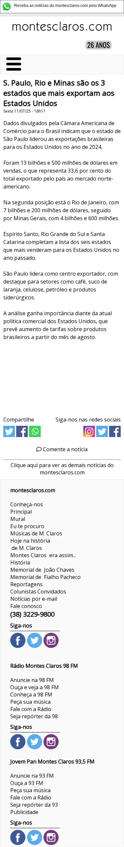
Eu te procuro (27, 526)
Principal (21, 511)
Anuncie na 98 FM (32, 680)
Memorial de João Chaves (42, 569)
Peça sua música (30, 701)
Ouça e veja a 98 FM (34, 687)
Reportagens (26, 584)
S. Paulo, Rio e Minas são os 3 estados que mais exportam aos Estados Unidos (58, 93)
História (20, 562)
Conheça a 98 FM (31, 694)
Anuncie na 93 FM (32, 775)
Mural (17, 519)
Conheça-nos (26, 504)
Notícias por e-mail (33, 598)
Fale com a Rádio (30, 709)
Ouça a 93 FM (26, 783)
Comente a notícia (65, 449)
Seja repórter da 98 (34, 716)
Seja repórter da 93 (34, 804)
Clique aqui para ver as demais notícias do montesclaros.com (62, 468)
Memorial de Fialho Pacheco (45, 577)
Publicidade (24, 812)
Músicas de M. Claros (36, 533)
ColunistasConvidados (38, 591)
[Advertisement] (62, 380)
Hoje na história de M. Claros (30, 544)
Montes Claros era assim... (43, 555)
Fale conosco (26, 606)
